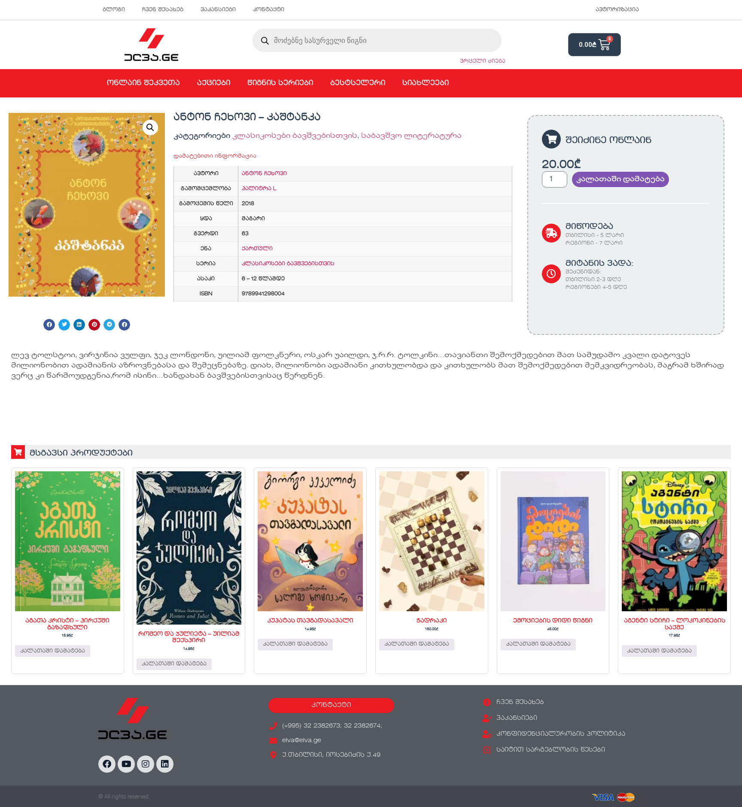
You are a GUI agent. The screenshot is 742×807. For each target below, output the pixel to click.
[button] (150, 127)
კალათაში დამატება (620, 179)
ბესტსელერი (357, 83)
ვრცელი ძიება (482, 61)
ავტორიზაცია (617, 9)
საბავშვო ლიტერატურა (411, 136)
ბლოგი (114, 9)
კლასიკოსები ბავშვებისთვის (294, 136)
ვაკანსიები (218, 9)
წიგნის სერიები (280, 83)
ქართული (257, 249)
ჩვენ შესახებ (162, 9)
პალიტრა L (259, 188)
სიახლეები (425, 83)
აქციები (213, 83)
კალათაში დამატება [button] (52, 651)
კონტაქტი (268, 9)
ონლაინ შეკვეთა (143, 83)
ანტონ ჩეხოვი (264, 173)
